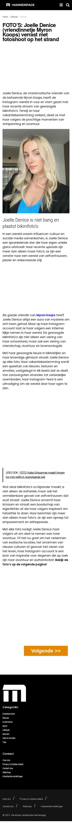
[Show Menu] (61, 5)
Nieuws (6, 718)
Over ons (6, 760)
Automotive (8, 722)
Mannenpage (40, 815)
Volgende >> (46, 651)
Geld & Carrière (9, 738)
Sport (5, 726)
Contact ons (8, 768)
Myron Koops (46, 315)
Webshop (7, 772)
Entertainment (9, 714)
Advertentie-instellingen (13, 776)
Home (5, 17)
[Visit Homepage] (21, 5)
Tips (4, 742)
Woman (23, 17)
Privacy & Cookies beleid (13, 764)
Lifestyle (13, 17)
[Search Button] (67, 5)
